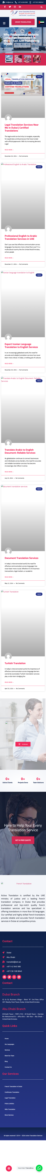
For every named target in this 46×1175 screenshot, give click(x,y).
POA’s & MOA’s (9, 1103)
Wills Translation (10, 1109)
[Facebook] (4, 977)
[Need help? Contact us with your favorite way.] (9, 1168)
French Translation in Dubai (13, 1086)
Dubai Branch (11, 994)
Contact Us (8, 1067)
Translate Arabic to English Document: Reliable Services (20, 451)
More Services (9, 1115)
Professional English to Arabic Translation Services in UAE (21, 237)
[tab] (9, 59)
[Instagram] (14, 977)
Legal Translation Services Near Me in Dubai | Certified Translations (22, 127)
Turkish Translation (15, 663)
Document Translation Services (21, 558)
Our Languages (9, 1044)
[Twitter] (9, 977)
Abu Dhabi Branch (14, 1009)
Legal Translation (10, 1098)
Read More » (9, 150)
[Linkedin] (19, 977)
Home (6, 1038)
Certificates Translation (12, 1092)
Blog (6, 1061)
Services (7, 1050)
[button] (41, 7)
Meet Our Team (9, 1056)
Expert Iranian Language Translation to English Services (21, 345)
